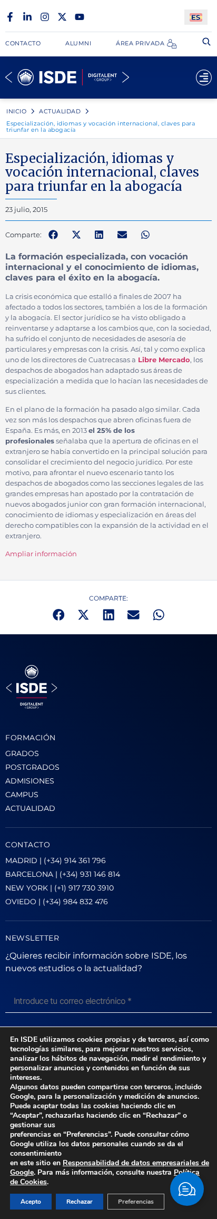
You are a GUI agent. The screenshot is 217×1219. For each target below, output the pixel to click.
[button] (53, 235)
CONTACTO (27, 844)
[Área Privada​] (171, 44)
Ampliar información (41, 553)
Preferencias (136, 1201)
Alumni (78, 43)
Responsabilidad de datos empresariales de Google (109, 1167)
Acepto (31, 1201)
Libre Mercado (164, 359)
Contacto (23, 43)
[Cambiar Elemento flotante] (187, 1189)
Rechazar (79, 1201)
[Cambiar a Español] (196, 17)
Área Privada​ (140, 43)
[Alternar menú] (204, 77)
